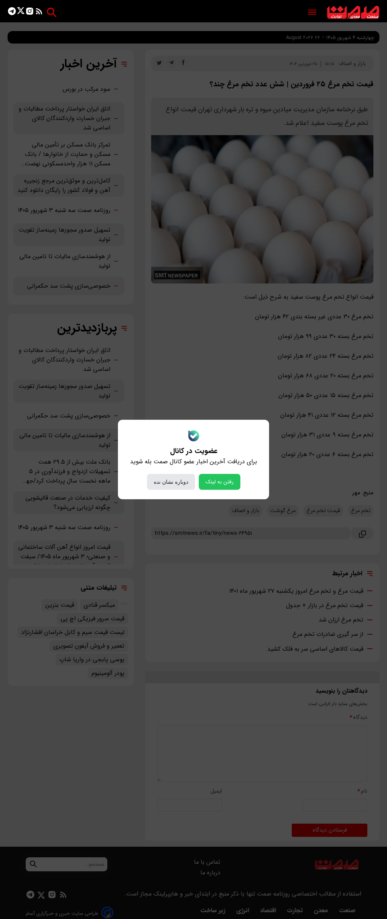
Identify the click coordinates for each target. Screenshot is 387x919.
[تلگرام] (12, 12)
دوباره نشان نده (171, 482)
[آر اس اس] (39, 12)
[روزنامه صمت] (353, 12)
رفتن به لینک (220, 482)
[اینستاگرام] (29, 12)
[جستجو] (51, 12)
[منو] (312, 12)
